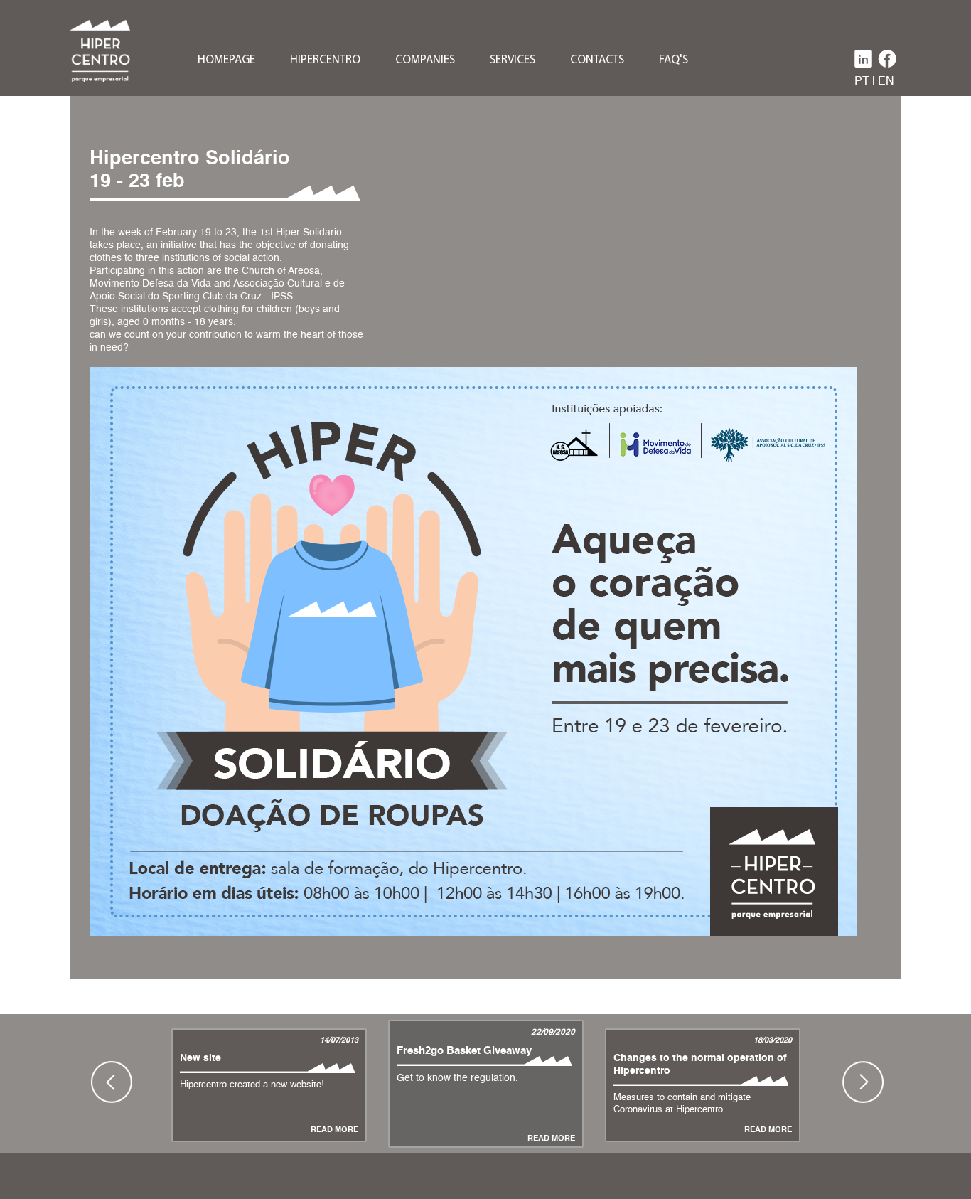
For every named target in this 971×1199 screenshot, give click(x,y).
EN (886, 81)
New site (200, 1058)
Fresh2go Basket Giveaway (464, 1050)
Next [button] (863, 1081)
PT (861, 81)
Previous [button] (111, 1081)
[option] (485, 1081)
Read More (334, 1130)
